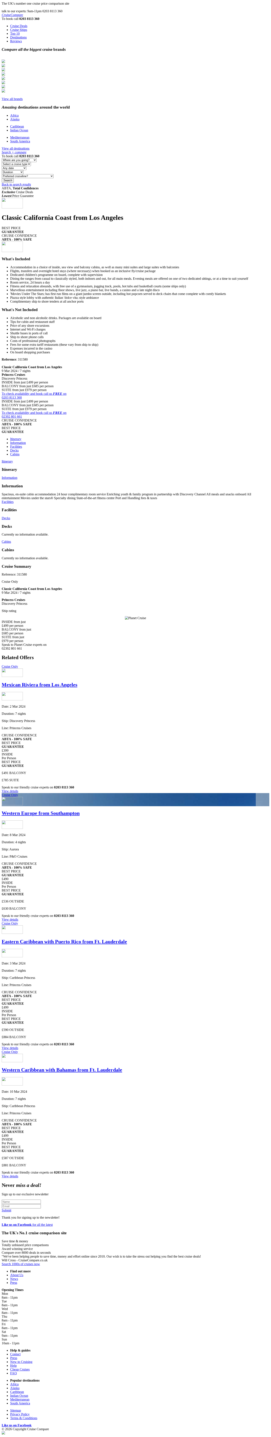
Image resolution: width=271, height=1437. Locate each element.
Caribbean (17, 126)
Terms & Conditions (23, 1418)
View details (10, 791)
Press (13, 1282)
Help (13, 1365)
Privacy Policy (20, 1414)
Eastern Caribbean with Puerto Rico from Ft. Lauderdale (64, 941)
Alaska (14, 119)
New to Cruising (21, 1362)
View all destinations (15, 148)
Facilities (16, 446)
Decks (14, 450)
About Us (16, 1275)
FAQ (13, 1373)
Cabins (14, 454)
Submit (6, 1210)
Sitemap (15, 1410)
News (14, 1279)
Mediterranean (19, 137)
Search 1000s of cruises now (21, 1264)
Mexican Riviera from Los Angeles (39, 685)
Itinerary (15, 439)
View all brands (12, 99)
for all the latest (27, 1224)
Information (18, 443)
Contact (15, 1354)
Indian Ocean (19, 130)
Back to (16, 184)
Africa (14, 115)
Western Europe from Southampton (41, 813)
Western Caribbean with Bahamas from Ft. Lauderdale (62, 1070)
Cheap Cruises (20, 1369)
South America (20, 141)
